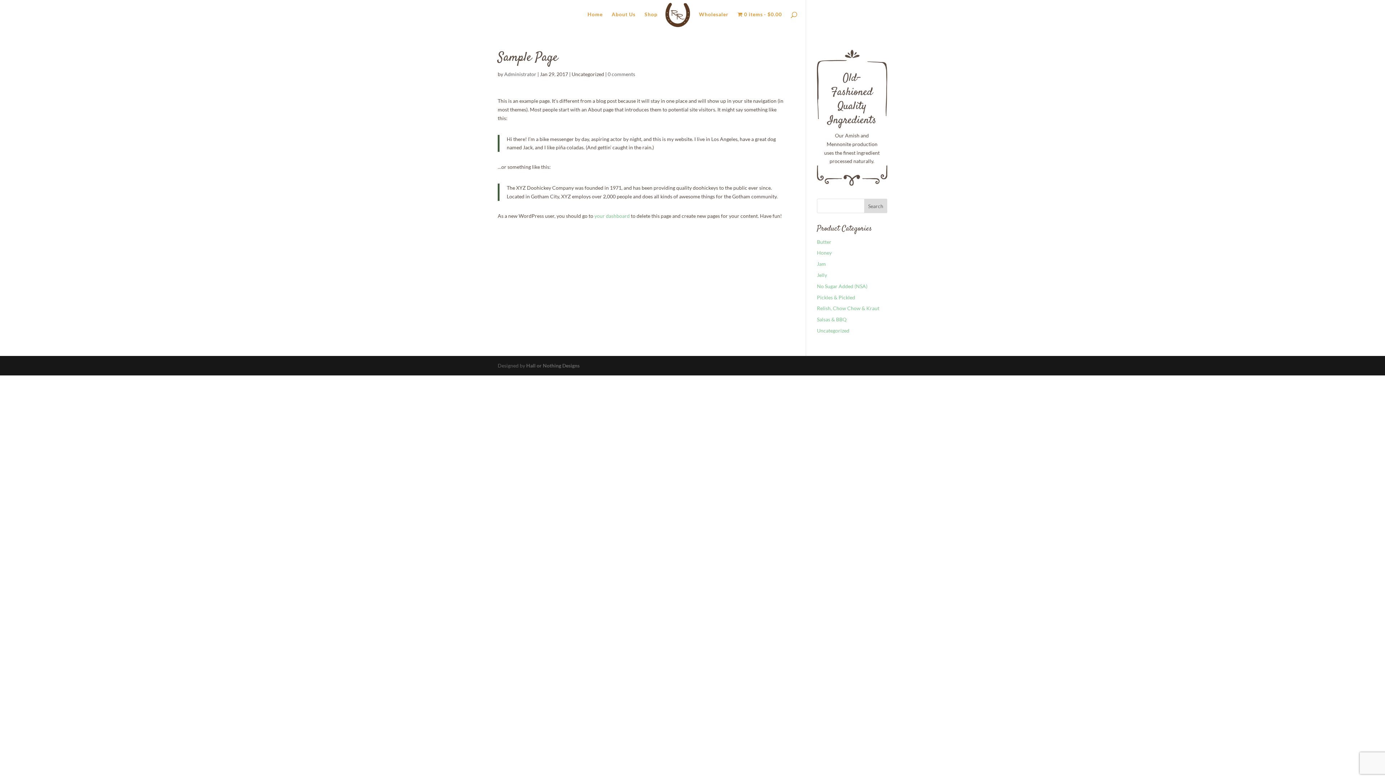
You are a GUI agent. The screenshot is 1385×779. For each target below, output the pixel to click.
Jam (821, 264)
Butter (824, 242)
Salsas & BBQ (832, 319)
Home (595, 14)
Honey (824, 253)
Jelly (822, 275)
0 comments (621, 74)
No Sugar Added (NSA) (842, 286)
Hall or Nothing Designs (553, 365)
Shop (651, 14)
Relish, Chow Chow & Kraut (848, 308)
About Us (624, 14)
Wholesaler (714, 14)
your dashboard (612, 216)
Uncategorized (833, 330)
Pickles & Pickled (836, 297)
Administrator (520, 74)
